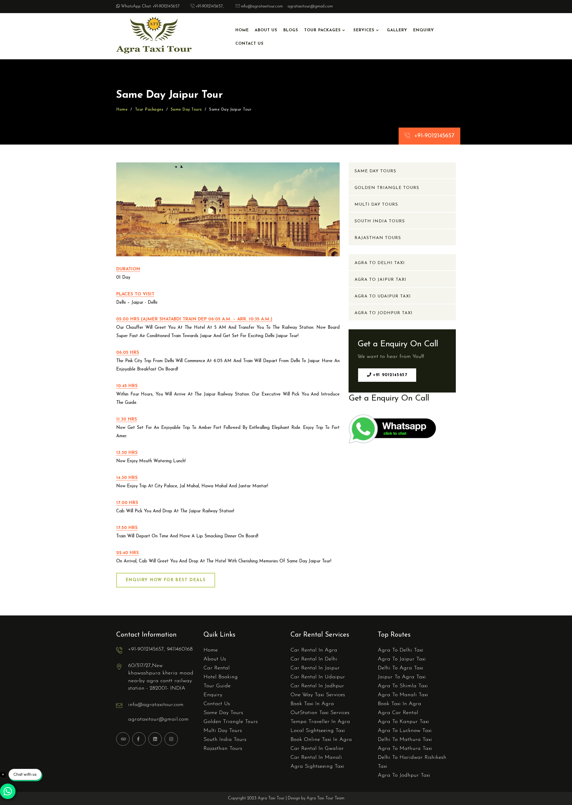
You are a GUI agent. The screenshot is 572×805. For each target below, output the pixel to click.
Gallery (397, 30)
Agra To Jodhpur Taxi (384, 313)
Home (242, 30)
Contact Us (249, 44)
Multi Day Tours (376, 204)
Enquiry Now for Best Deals (166, 580)
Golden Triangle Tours (387, 188)
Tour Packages (322, 30)
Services (363, 30)
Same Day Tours (186, 109)
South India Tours (380, 221)
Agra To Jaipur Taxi (380, 279)
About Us (266, 30)
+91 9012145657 (389, 375)
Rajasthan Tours (378, 238)
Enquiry (423, 30)
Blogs (290, 30)
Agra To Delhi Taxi (380, 263)
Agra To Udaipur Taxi (383, 296)
